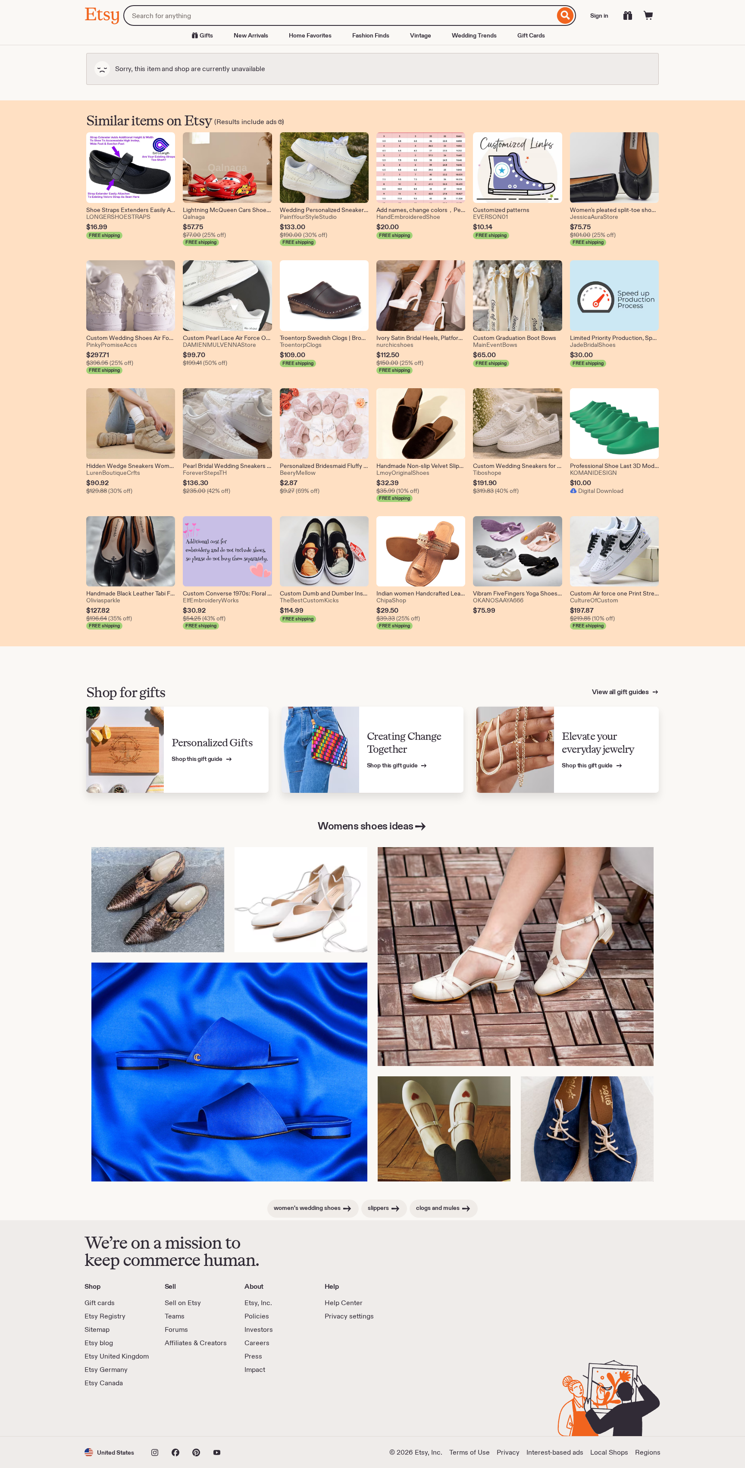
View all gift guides (621, 692)
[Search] (565, 15)
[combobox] (339, 15)
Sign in (599, 15)
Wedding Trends (474, 35)
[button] (109, 1452)
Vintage (420, 35)
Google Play (179, 1412)
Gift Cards (531, 35)
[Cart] (648, 15)
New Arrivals (251, 35)
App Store (114, 1412)
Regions (647, 1452)
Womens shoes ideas (365, 826)
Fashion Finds (370, 35)
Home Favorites (310, 35)
